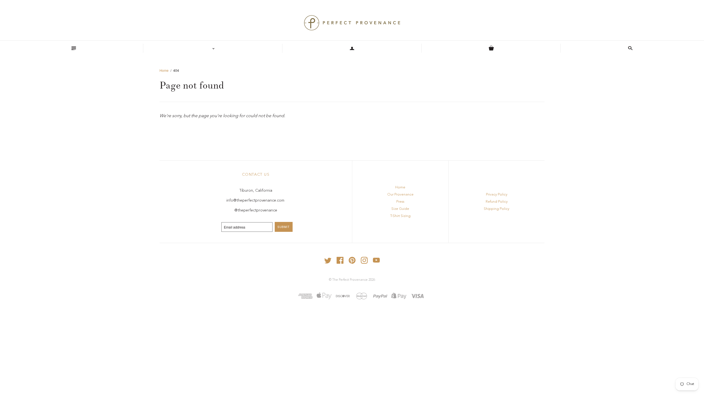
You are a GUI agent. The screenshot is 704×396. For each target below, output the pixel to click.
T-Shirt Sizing (400, 216)
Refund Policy (497, 202)
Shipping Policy (496, 209)
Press (400, 202)
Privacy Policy (496, 194)
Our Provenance (400, 194)
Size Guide (400, 209)
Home (164, 70)
